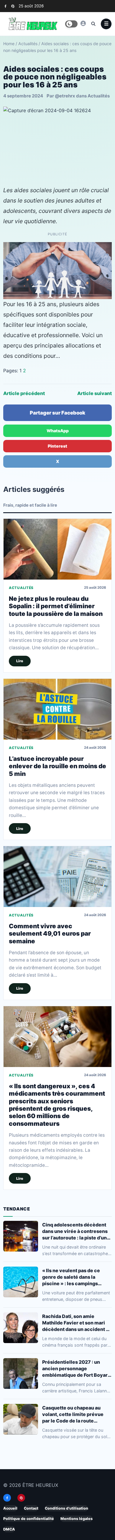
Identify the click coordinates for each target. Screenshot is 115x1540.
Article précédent (24, 393)
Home (8, 43)
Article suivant (94, 393)
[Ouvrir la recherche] (93, 23)
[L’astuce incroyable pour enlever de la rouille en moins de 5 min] (57, 709)
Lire (19, 661)
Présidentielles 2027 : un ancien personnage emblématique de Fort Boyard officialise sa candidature (76, 1368)
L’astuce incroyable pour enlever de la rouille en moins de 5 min (57, 766)
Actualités (27, 43)
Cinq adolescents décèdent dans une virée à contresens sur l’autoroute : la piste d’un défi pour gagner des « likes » (76, 1231)
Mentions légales (76, 1519)
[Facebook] (5, 6)
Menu (106, 24)
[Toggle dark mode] (71, 23)
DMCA (9, 1529)
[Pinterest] (13, 6)
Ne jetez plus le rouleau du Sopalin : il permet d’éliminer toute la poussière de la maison (56, 606)
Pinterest (57, 445)
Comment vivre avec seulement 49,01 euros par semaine (50, 933)
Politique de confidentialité (28, 1519)
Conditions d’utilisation (66, 1508)
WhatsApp (58, 430)
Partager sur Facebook (57, 413)
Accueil (10, 1508)
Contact (31, 1508)
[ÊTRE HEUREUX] (83, 23)
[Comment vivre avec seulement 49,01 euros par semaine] (57, 876)
